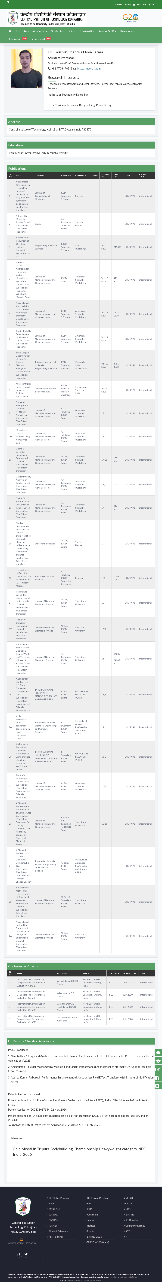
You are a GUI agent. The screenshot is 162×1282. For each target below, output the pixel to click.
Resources (127, 31)
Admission (17, 39)
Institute (21, 31)
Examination (87, 31)
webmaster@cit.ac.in (128, 1277)
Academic (39, 31)
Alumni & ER (106, 31)
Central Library (123, 4)
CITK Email (141, 4)
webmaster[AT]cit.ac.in (22, 1243)
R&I (71, 31)
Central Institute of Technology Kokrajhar (83, 1280)
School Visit (40, 39)
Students (56, 31)
